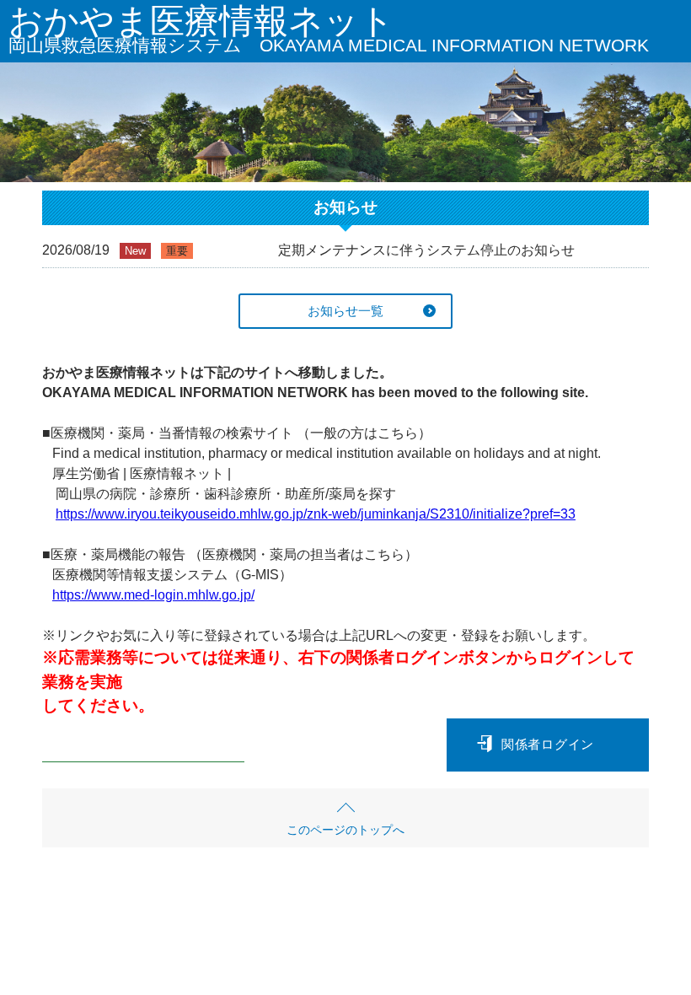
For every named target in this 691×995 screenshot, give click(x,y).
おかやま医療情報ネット (328, 32)
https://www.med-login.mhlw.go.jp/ (153, 595)
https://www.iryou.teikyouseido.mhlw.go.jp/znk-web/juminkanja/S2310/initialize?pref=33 (316, 514)
